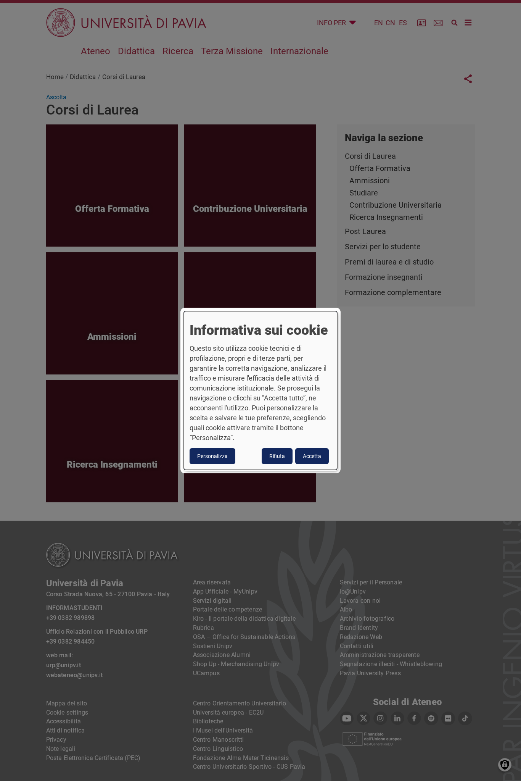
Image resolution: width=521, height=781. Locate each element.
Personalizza (212, 456)
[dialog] (260, 390)
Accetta (312, 456)
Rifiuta (277, 456)
